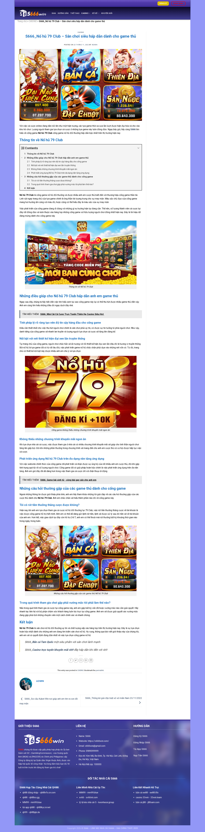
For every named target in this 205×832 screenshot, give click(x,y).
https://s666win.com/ (98, 741)
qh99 (24, 812)
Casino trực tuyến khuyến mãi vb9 (52, 649)
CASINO (84, 13)
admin (94, 45)
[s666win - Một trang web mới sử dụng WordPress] (33, 13)
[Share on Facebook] (70, 660)
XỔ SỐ (94, 13)
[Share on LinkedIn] (91, 660)
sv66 (81, 797)
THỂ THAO (74, 13)
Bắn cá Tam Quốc (42, 642)
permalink (100, 670)
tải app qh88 (28, 807)
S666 (54, 13)
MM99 (25, 802)
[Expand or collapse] (138, 148)
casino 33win (142, 797)
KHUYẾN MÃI (107, 13)
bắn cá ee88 (142, 792)
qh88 (24, 797)
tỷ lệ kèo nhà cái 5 (87, 802)
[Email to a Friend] (81, 660)
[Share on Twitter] (75, 660)
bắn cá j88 (141, 802)
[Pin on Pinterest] (86, 660)
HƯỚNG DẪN (63, 13)
